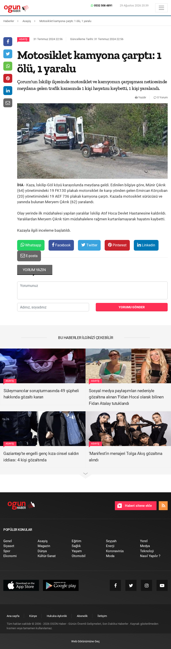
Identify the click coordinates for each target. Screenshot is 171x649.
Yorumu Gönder (132, 307)
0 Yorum (162, 97)
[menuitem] (17, 541)
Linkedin (148, 245)
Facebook (62, 245)
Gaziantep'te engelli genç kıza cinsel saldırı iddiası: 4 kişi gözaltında (41, 456)
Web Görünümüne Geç (85, 641)
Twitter (91, 245)
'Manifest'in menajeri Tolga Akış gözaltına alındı (125, 456)
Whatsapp (32, 245)
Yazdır (142, 97)
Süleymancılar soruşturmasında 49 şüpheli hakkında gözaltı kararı (41, 394)
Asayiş (23, 39)
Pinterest (119, 245)
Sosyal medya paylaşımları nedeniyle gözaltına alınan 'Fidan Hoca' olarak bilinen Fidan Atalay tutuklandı (126, 397)
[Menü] (161, 7)
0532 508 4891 (102, 5)
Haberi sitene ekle (138, 506)
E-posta (31, 256)
